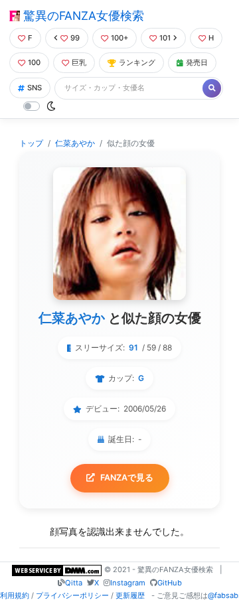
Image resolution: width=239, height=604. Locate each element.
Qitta (73, 582)
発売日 (197, 62)
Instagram (127, 582)
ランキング (137, 62)
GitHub (169, 582)
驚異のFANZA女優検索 (82, 16)
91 (133, 347)
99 (75, 37)
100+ (119, 37)
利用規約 (14, 595)
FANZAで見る (126, 478)
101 (165, 37)
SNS (34, 87)
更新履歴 (130, 595)
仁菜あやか (75, 143)
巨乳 (79, 62)
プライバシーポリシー (72, 595)
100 (34, 62)
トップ (31, 143)
